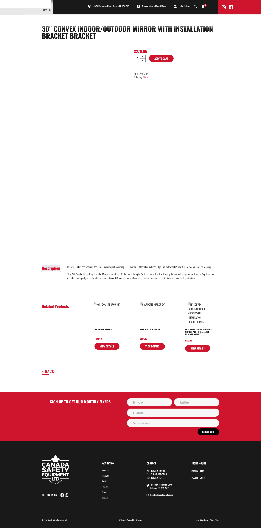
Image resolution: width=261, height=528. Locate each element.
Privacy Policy (214, 520)
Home (114, 21)
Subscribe (208, 432)
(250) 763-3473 (157, 477)
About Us (128, 21)
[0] (203, 6)
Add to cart (161, 58)
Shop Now (223, 21)
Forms (104, 492)
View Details (107, 346)
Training (176, 21)
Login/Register (184, 5)
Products (144, 21)
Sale (204, 21)
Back (49, 371)
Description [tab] (51, 268)
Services (161, 21)
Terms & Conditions (202, 520)
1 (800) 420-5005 (159, 474)
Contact (191, 21)
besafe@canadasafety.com (161, 495)
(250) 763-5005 (158, 470)
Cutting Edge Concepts (134, 520)
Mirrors (146, 77)
